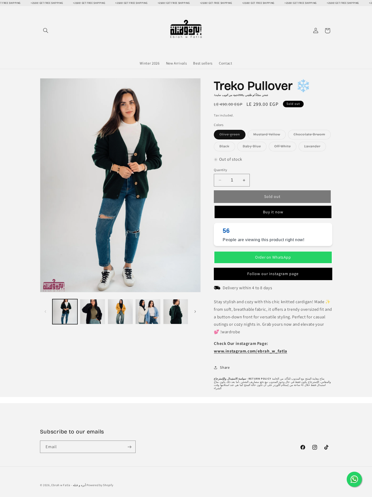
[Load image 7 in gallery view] (175, 311)
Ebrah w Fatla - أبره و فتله (68, 485)
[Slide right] (195, 311)
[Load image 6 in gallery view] (147, 311)
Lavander (315, 147)
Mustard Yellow (269, 135)
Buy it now (272, 211)
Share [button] (225, 367)
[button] (46, 30)
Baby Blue (254, 147)
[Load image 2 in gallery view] (92, 311)
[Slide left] (45, 311)
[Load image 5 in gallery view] (120, 311)
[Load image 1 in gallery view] (64, 311)
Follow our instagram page (273, 273)
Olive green (232, 135)
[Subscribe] (129, 447)
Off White (285, 147)
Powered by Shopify (100, 485)
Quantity (220, 170)
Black (227, 147)
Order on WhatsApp (273, 257)
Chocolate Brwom (312, 135)
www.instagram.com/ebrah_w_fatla (250, 351)
